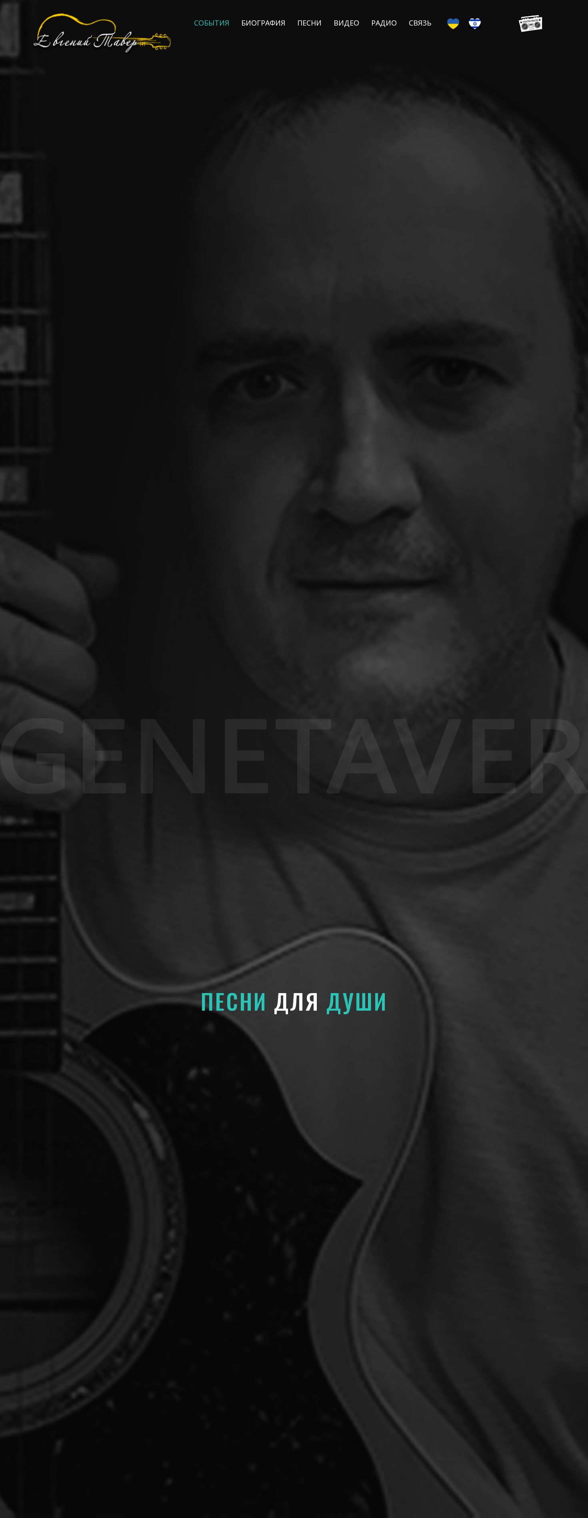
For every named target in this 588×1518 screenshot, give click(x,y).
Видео (346, 23)
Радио (384, 23)
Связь (420, 23)
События (211, 23)
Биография (263, 23)
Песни (309, 23)
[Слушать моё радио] (528, 23)
